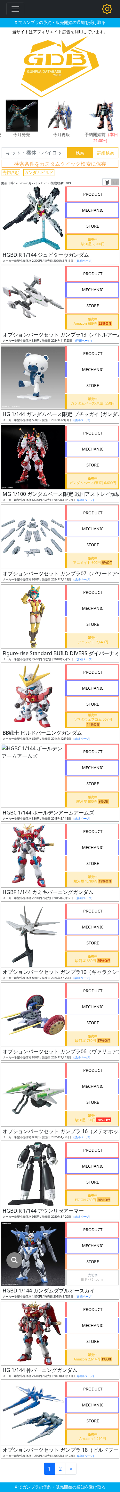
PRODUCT (92, 194)
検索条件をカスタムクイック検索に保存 (60, 163)
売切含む (11, 172)
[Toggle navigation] (15, 9)
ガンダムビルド (38, 172)
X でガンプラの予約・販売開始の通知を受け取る (60, 22)
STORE (92, 226)
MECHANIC (92, 210)
